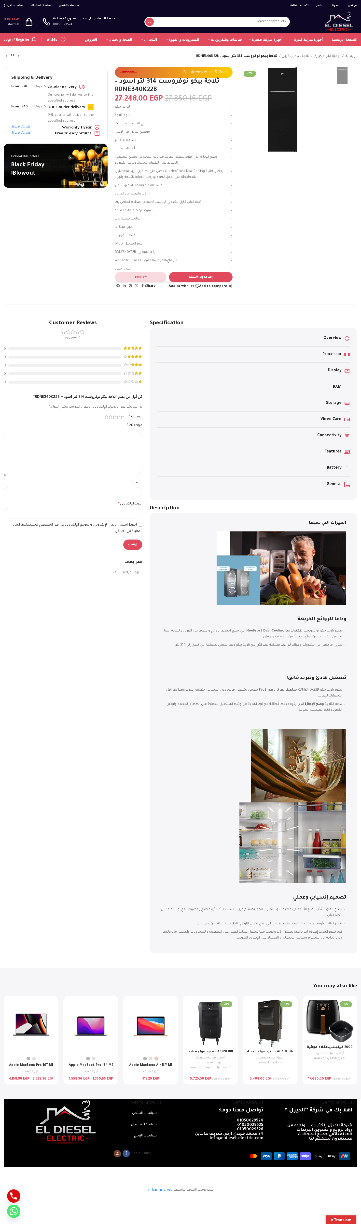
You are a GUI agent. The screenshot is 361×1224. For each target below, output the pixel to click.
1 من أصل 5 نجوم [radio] (122, 417)
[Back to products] (12, 56)
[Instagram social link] (117, 1153)
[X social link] (137, 286)
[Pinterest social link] (130, 286)
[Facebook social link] (142, 286)
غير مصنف (197, 1067)
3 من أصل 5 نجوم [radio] (114, 417)
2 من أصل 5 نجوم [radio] (118, 417)
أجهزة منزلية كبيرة (327, 56)
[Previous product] (18, 56)
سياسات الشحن (144, 1113)
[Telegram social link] (118, 286)
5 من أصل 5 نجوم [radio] (106, 417)
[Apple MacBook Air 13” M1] (150, 1027)
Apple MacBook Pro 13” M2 (91, 1065)
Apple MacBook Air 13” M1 (150, 1065)
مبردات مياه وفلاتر (270, 1063)
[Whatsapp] (13, 1211)
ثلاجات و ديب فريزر (295, 56)
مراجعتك (134, 425)
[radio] (156, 1058)
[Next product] (7, 56)
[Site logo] (338, 22)
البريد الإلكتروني (130, 504)
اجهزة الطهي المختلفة (330, 1058)
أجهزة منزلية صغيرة (330, 1053)
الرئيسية (351, 56)
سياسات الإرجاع (145, 1136)
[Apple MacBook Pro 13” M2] (90, 1027)
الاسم (136, 483)
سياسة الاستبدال (144, 1124)
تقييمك (135, 417)
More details (20, 127)
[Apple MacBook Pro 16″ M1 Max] (31, 1027)
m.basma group (160, 1190)
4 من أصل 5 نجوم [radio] (110, 417)
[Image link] (65, 1122)
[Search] (149, 22)
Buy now (141, 277)
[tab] (253, 523)
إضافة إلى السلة (201, 277)
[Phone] (13, 1196)
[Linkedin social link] (124, 286)
